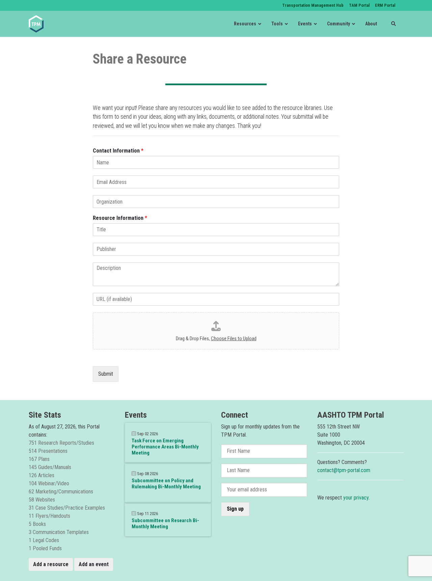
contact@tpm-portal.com (343, 470)
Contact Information (118, 150)
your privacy (356, 497)
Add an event (94, 564)
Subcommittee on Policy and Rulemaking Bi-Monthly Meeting (166, 484)
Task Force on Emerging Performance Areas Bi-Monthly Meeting (165, 447)
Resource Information (120, 218)
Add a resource (51, 564)
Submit (105, 374)
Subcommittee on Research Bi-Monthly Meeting (165, 523)
